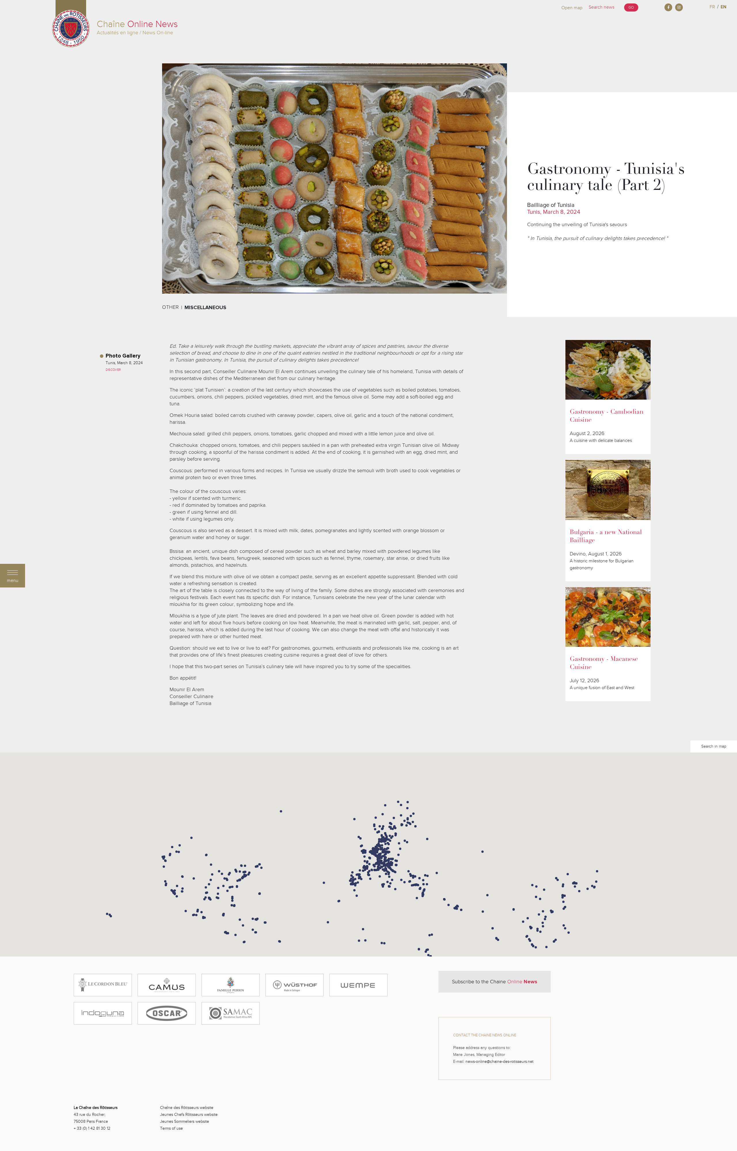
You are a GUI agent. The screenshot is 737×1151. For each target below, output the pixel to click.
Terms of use (171, 1128)
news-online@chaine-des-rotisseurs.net (499, 1061)
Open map (571, 8)
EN (723, 7)
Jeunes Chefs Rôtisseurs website (189, 1114)
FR (712, 7)
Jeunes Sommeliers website (184, 1121)
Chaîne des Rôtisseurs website (186, 1107)
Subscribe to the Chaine (494, 981)
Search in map (713, 746)
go (631, 7)
